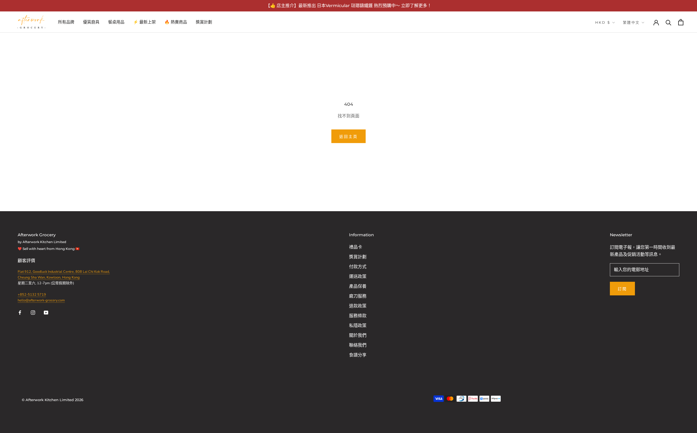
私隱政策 (357, 326)
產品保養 (357, 286)
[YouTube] (46, 312)
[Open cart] (680, 22)
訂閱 (622, 288)
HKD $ (602, 22)
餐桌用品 (116, 22)
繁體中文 (631, 22)
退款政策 (357, 306)
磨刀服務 (357, 296)
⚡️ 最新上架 (144, 22)
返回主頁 (348, 136)
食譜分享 (357, 355)
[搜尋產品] (668, 22)
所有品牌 (66, 22)
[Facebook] (20, 312)
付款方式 (357, 267)
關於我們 (357, 335)
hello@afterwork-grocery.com (41, 300)
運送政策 (357, 277)
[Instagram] (33, 312)
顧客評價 (27, 261)
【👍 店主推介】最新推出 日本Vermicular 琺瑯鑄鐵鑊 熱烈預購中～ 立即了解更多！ (349, 5)
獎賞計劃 (204, 22)
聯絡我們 (357, 345)
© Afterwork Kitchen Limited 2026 (52, 400)
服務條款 (357, 316)
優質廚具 (91, 22)
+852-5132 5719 (32, 294)
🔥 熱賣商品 (175, 22)
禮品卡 (355, 247)
